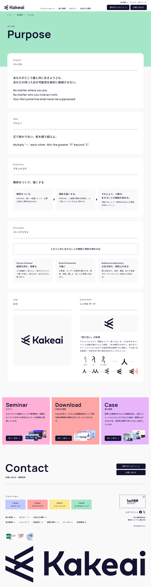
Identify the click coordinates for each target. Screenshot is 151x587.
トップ (9, 15)
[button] (47, 8)
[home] (14, 5)
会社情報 (20, 15)
